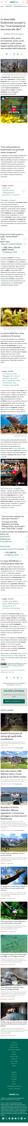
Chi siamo (14, 1077)
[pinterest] (9, 1118)
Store (7, 2)
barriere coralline (10, 409)
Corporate (14, 1059)
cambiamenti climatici (7, 281)
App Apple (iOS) (14, 1047)
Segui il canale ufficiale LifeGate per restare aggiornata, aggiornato (14, 655)
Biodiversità (21, 670)
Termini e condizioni (14, 1088)
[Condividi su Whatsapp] (18, 54)
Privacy (14, 1084)
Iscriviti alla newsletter (12, 701)
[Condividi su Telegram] (21, 54)
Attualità (14, 1042)
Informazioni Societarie (14, 1086)
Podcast (14, 1054)
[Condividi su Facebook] (7, 54)
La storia (14, 1079)
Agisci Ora (14, 1063)
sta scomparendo (13, 81)
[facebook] (3, 1118)
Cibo (10, 672)
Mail (14, 1081)
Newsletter (14, 1045)
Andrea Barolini (19, 34)
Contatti (14, 1074)
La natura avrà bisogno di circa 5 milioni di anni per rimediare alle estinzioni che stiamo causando (11, 379)
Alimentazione (4, 672)
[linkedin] (22, 1118)
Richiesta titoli (14, 1056)
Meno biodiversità (6, 489)
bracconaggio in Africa (20, 582)
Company (14, 1072)
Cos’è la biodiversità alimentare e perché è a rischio (11, 191)
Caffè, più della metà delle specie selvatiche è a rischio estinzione (11, 604)
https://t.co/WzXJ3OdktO (11, 244)
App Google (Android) (14, 1049)
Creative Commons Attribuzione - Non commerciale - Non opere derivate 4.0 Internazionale (13, 666)
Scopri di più (18, 685)
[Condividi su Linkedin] (14, 54)
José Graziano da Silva (11, 444)
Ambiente (3, 748)
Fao (13, 672)
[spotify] (12, 1118)
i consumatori (11, 644)
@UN (3, 239)
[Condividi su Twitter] (10, 54)
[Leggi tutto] (26, 710)
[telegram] (25, 1118)
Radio (14, 1052)
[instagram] (18, 1118)
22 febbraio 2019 (10, 252)
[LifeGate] (14, 2)
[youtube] (15, 1118)
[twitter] (6, 1118)
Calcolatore (14, 1061)
